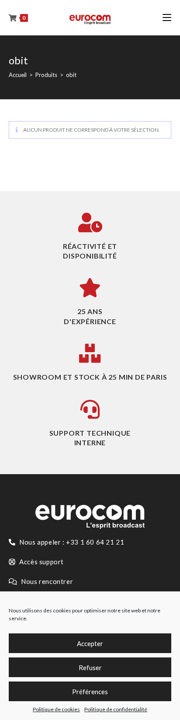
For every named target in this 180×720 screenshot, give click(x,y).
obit (71, 74)
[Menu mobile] (167, 17)
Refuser (90, 667)
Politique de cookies (56, 709)
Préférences (90, 692)
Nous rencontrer (46, 581)
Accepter (90, 643)
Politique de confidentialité (115, 709)
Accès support (41, 562)
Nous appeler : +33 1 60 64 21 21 (71, 542)
